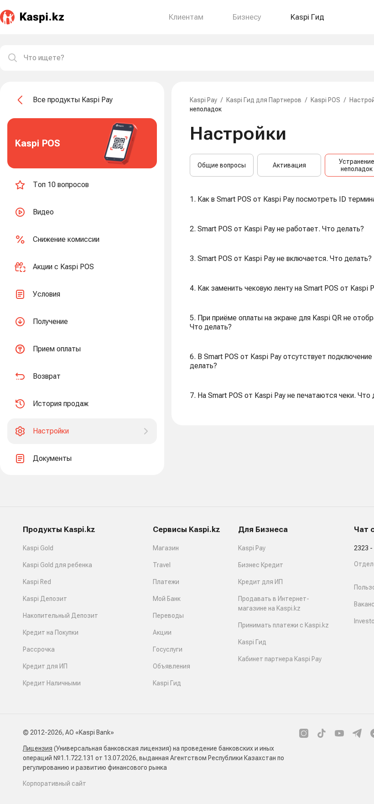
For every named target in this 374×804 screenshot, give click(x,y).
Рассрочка (39, 649)
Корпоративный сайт (54, 783)
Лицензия (37, 748)
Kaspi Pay (203, 100)
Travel (162, 565)
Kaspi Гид (167, 683)
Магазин (166, 548)
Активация (289, 165)
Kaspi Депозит (45, 598)
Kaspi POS (325, 100)
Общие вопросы (221, 165)
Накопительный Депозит (60, 615)
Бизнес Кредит (260, 565)
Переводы (168, 615)
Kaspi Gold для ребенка (57, 565)
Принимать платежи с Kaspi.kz (283, 625)
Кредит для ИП (45, 666)
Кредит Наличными (52, 683)
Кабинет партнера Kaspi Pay (280, 659)
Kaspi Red (37, 581)
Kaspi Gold (38, 548)
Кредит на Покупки (50, 632)
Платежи (166, 581)
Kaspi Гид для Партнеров (263, 100)
